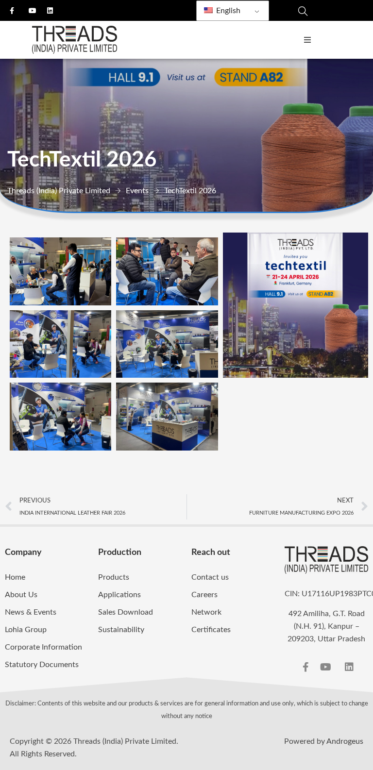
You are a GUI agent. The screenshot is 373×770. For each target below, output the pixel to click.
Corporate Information (43, 647)
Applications (119, 595)
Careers (204, 595)
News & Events (30, 612)
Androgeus (344, 741)
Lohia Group (26, 630)
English (227, 11)
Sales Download (125, 612)
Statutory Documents (42, 665)
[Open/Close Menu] (307, 40)
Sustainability (121, 630)
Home (15, 577)
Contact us (210, 577)
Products (113, 577)
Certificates (211, 630)
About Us (21, 595)
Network (206, 612)
